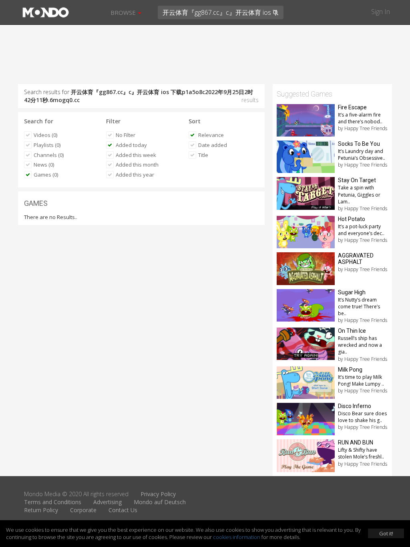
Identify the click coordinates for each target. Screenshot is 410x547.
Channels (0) (49, 155)
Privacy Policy (158, 494)
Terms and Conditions (52, 502)
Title (203, 155)
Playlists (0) (47, 145)
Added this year (135, 174)
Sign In (380, 11)
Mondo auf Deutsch (160, 502)
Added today (131, 145)
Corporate (83, 510)
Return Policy (41, 510)
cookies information (236, 537)
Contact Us (123, 510)
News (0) (44, 164)
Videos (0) (45, 135)
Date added (212, 145)
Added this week (136, 155)
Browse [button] (124, 12)
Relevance (211, 135)
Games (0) (46, 174)
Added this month (137, 164)
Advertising (107, 502)
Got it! (386, 533)
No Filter (125, 135)
